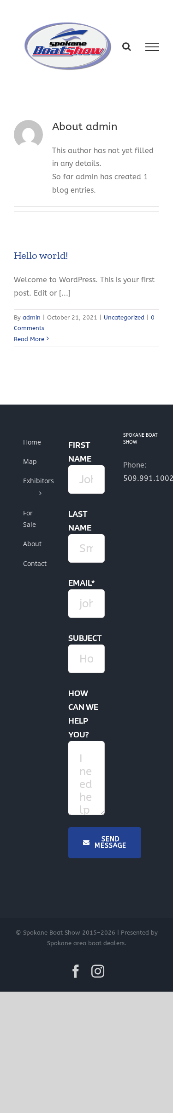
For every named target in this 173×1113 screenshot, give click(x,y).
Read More (29, 339)
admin (32, 317)
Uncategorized (124, 317)
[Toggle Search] (126, 46)
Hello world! (41, 255)
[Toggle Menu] (152, 47)
